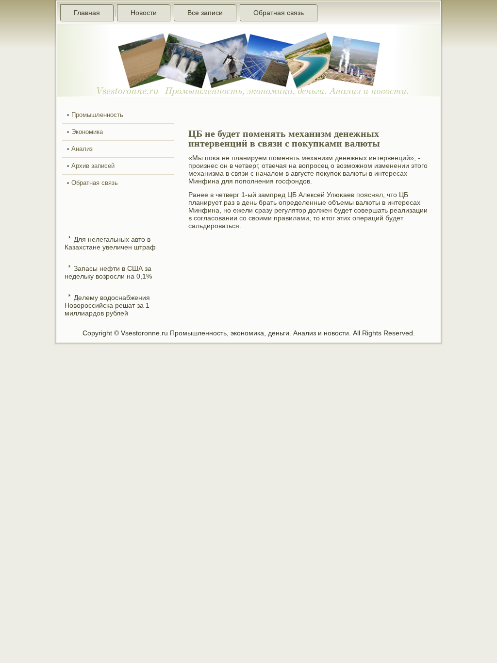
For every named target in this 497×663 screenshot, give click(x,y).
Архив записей (93, 165)
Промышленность (97, 114)
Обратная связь (278, 13)
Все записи (205, 13)
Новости (144, 13)
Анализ (82, 148)
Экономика (87, 131)
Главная (87, 13)
